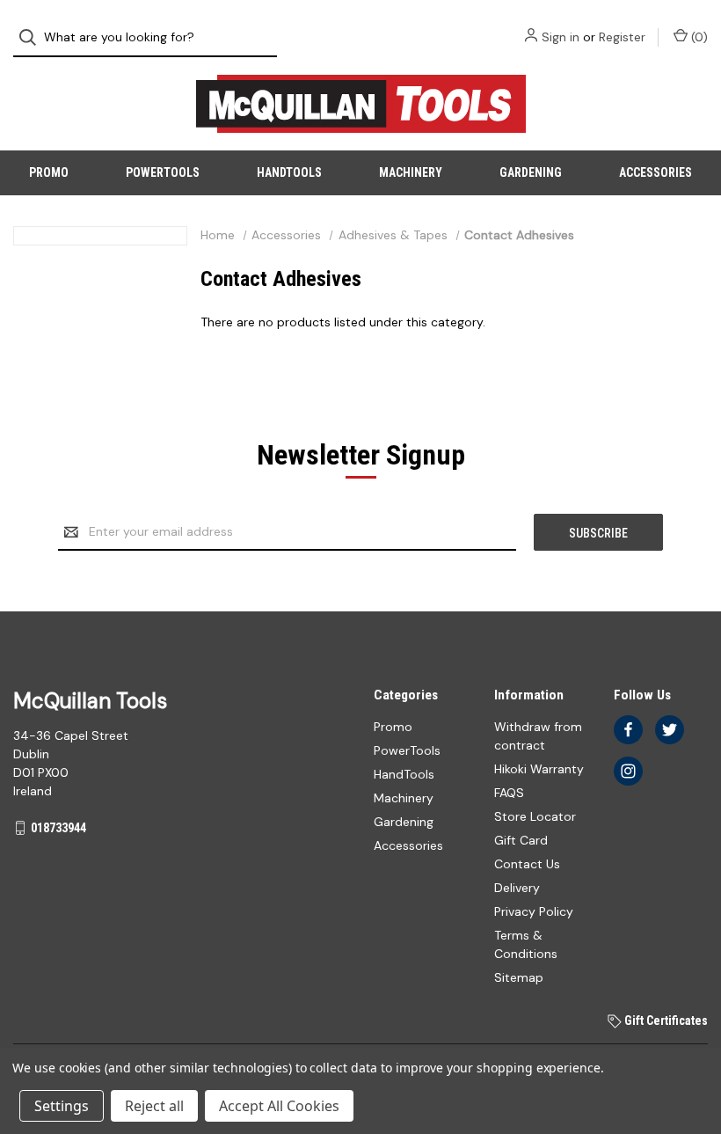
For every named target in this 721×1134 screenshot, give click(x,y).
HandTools (289, 172)
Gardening (530, 172)
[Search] (33, 37)
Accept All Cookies (279, 1106)
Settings (61, 1106)
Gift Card (521, 840)
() (698, 37)
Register (622, 37)
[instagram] (628, 771)
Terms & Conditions (525, 944)
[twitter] (669, 729)
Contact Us (527, 864)
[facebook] (628, 729)
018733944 (58, 828)
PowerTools (163, 172)
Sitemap (518, 977)
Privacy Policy (533, 911)
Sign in (560, 37)
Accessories (655, 172)
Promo (49, 172)
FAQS (509, 793)
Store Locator (535, 816)
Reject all (154, 1106)
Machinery (410, 172)
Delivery (517, 888)
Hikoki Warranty (539, 769)
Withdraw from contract (538, 736)
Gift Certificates (665, 1020)
